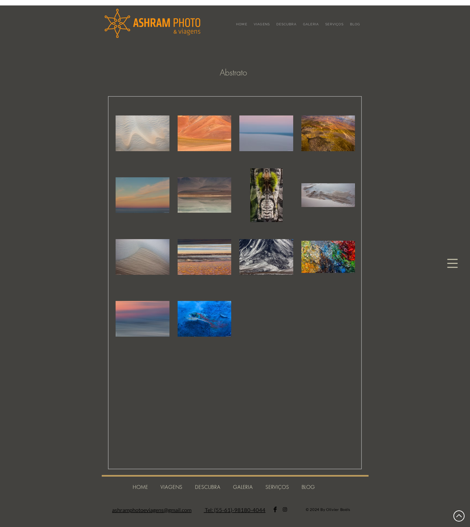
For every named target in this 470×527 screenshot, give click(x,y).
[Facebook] (275, 509)
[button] (452, 263)
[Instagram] (285, 509)
